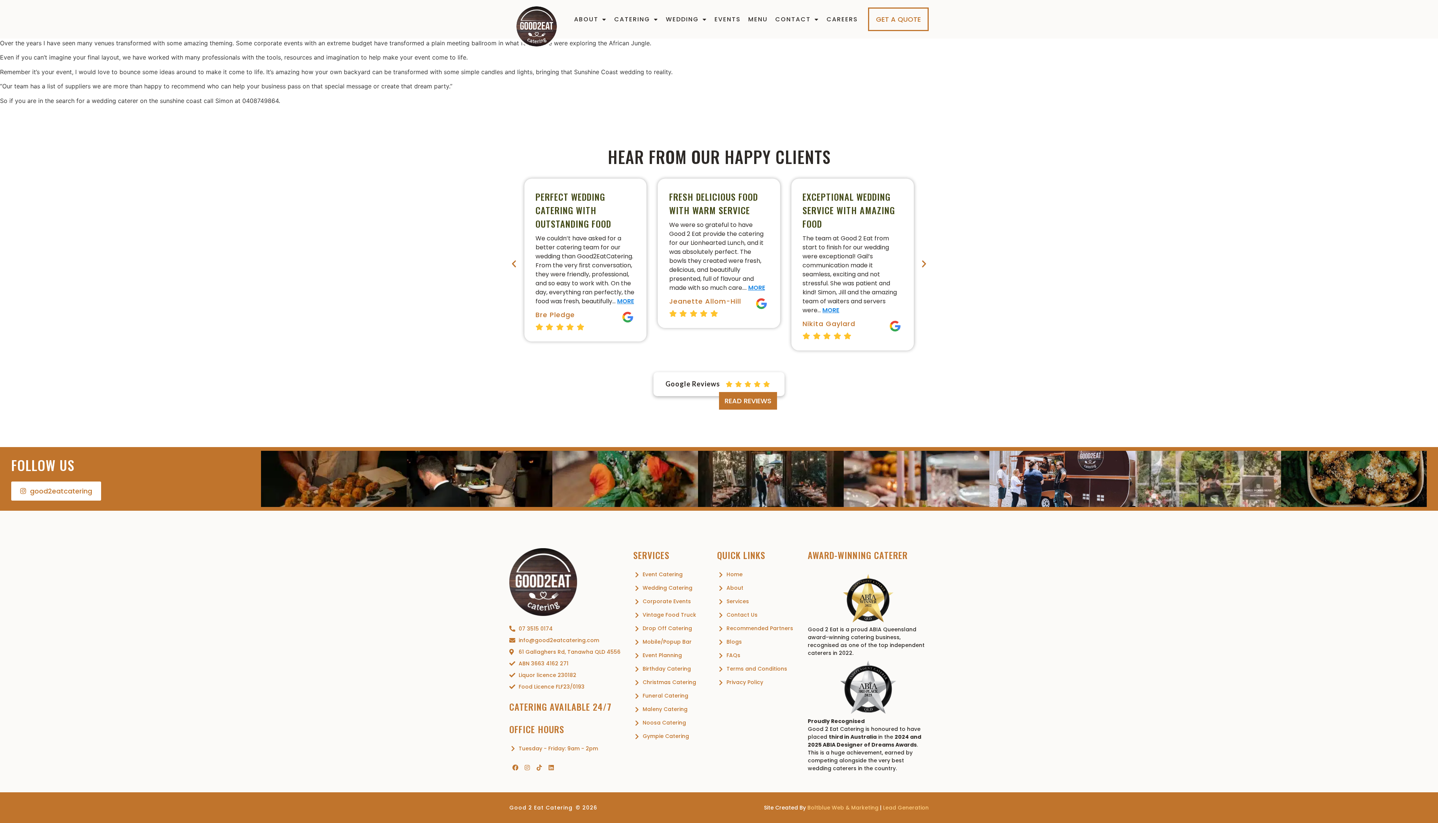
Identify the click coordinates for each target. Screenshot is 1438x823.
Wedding (682, 19)
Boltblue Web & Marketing (843, 807)
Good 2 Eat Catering (541, 807)
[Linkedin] (551, 768)
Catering (632, 19)
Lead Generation (906, 807)
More (625, 301)
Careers (842, 19)
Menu (758, 19)
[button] (514, 263)
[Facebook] (515, 768)
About (586, 19)
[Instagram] (527, 768)
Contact (793, 19)
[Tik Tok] (539, 768)
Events (728, 19)
